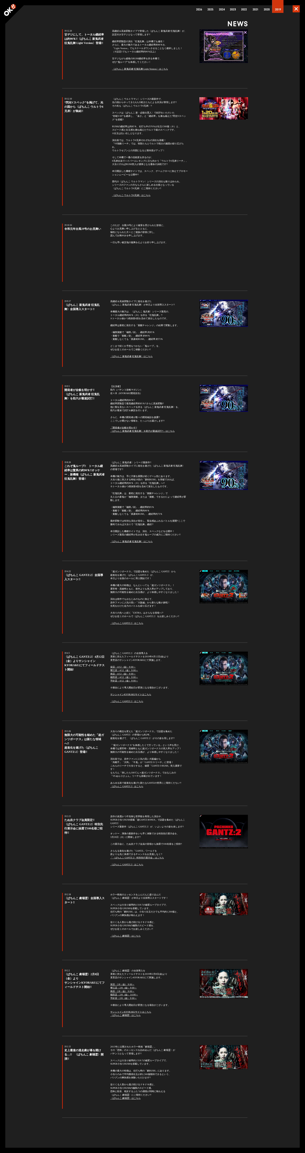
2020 (267, 9)
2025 (210, 9)
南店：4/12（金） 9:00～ (123, 673)
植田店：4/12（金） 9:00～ (124, 677)
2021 (256, 9)
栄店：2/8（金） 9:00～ (122, 984)
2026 (199, 9)
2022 (244, 9)
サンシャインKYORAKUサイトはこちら (130, 694)
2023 (233, 9)
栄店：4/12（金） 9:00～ (123, 667)
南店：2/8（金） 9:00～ (122, 991)
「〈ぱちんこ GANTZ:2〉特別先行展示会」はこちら (137, 857)
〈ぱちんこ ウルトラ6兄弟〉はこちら (131, 195)
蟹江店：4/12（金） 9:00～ (124, 670)
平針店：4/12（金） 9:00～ (124, 680)
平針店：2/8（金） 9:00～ (123, 998)
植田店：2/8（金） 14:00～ (124, 994)
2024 (222, 9)
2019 (278, 9)
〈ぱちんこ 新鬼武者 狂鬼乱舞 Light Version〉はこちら (140, 69)
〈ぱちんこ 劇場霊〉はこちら (125, 936)
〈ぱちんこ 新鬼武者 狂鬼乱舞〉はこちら (131, 356)
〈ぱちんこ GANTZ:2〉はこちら (126, 623)
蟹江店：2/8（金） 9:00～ (123, 987)
